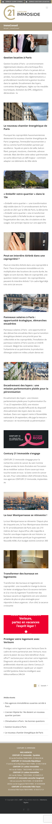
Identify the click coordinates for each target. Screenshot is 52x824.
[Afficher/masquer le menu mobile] (47, 7)
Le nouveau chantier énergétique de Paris (24, 732)
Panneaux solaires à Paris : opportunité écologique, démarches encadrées (25, 320)
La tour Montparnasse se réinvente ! (25, 515)
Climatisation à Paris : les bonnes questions (25, 721)
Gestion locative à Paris (18, 57)
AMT (20, 800)
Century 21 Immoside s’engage (22, 453)
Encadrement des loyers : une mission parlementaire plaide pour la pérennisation (26, 388)
